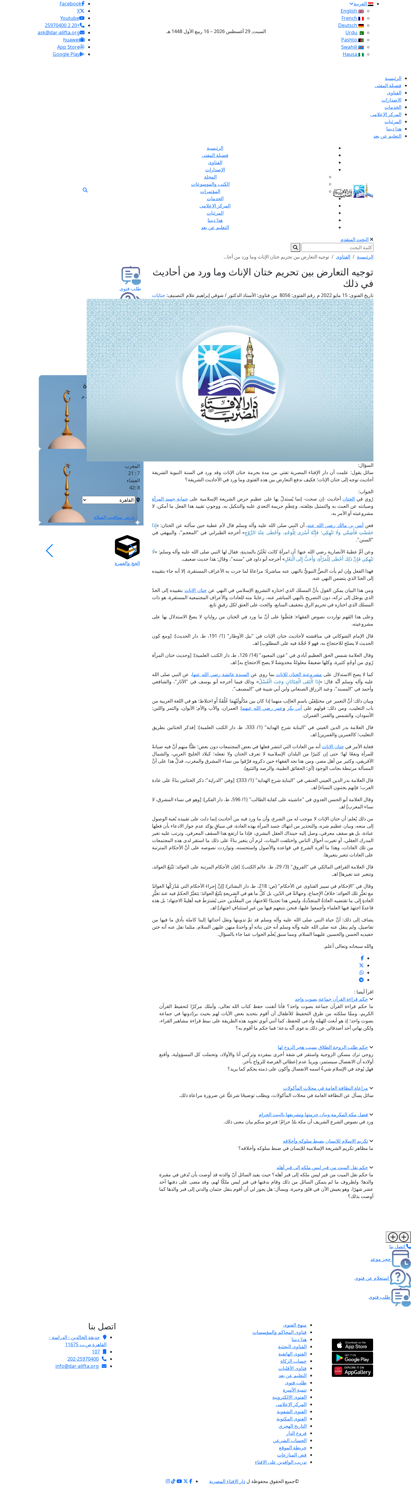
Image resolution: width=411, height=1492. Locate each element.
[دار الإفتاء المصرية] (353, 189)
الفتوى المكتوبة (292, 1418)
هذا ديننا (299, 1339)
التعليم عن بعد (293, 1375)
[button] (133, 550)
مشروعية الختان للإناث (299, 674)
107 (96, 1351)
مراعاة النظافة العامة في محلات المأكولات (325, 1088)
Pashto (349, 39)
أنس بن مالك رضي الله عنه (335, 525)
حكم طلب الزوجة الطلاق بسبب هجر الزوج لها (323, 1047)
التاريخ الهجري (293, 1426)
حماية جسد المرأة (170, 498)
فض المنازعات (292, 1454)
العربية (361, 3)
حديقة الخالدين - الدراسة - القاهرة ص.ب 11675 (78, 1341)
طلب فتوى (296, 1382)
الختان (348, 498)
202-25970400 (83, 1359)
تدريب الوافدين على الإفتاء (281, 1462)
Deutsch (348, 25)
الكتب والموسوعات (210, 184)
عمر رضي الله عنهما (262, 708)
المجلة (210, 176)
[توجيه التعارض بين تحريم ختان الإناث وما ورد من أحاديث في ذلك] (362, 958)
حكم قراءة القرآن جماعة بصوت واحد (331, 999)
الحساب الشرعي (290, 1440)
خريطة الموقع (293, 1447)
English (349, 11)
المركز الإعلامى (291, 1404)
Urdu (351, 32)
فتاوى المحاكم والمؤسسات (279, 1332)
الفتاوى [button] (343, 256)
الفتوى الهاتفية (292, 1353)
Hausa (350, 54)
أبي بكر (294, 708)
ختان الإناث (195, 590)
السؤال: (365, 465)
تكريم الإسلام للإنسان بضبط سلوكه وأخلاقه (325, 1141)
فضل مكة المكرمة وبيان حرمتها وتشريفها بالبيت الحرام (313, 1114)
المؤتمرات (210, 191)
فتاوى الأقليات (292, 1368)
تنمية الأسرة (295, 1389)
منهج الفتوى (295, 1325)
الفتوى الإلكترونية (289, 1397)
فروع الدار (296, 1433)
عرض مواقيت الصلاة (114, 517)
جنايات (158, 295)
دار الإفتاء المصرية (227, 1481)
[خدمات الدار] (398, 1237)
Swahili (349, 47)
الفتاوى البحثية (292, 1346)
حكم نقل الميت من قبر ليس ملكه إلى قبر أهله (322, 1167)
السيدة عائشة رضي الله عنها (220, 674)
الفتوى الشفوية (292, 1411)
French (349, 18)
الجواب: (365, 491)
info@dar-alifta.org (77, 1366)
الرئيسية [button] (365, 256)
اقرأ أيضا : (363, 991)
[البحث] (85, 190)
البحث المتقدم (355, 239)
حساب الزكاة (293, 1361)
